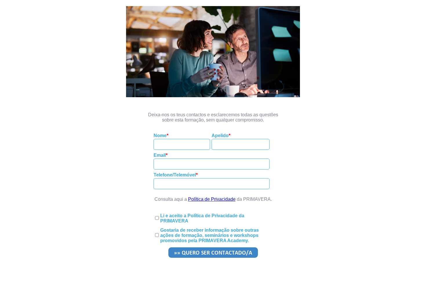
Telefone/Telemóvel (175, 174)
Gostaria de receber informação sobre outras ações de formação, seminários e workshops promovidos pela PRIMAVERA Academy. (209, 235)
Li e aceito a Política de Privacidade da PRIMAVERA (202, 218)
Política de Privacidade (212, 199)
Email (160, 155)
